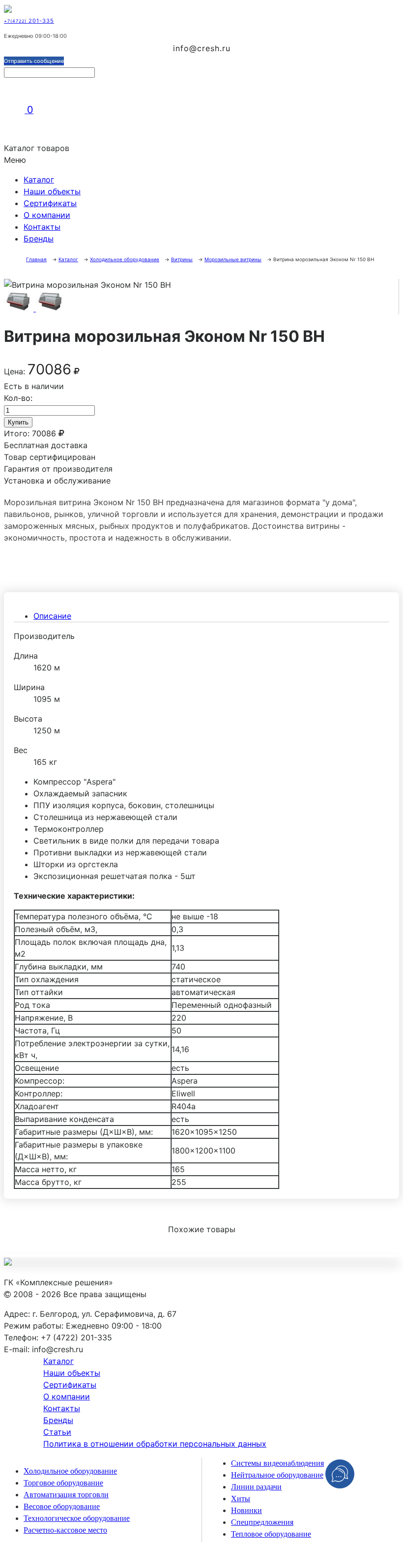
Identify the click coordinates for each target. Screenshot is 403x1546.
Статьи (57, 1432)
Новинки (246, 1510)
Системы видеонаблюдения (277, 1463)
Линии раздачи (256, 1487)
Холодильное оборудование (70, 1471)
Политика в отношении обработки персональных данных (154, 1444)
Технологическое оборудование (77, 1518)
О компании (47, 215)
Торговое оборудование (63, 1483)
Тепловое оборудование (271, 1534)
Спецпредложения (262, 1522)
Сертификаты (50, 203)
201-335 (29, 20)
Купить (18, 422)
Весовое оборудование (62, 1506)
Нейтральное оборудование (277, 1475)
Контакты (42, 227)
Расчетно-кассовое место (65, 1530)
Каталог (39, 179)
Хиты (240, 1498)
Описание (52, 616)
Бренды (39, 238)
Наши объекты (52, 191)
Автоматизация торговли (66, 1494)
